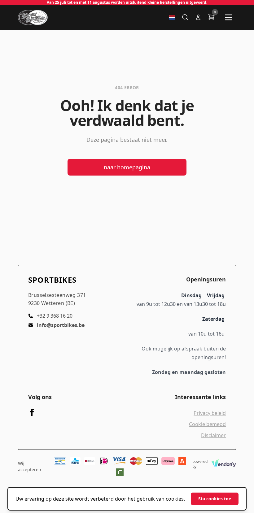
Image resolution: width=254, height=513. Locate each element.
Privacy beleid (210, 413)
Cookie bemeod (207, 424)
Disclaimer (213, 435)
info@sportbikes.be (61, 325)
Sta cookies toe (214, 499)
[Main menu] (228, 17)
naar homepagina (127, 167)
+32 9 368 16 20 (54, 315)
